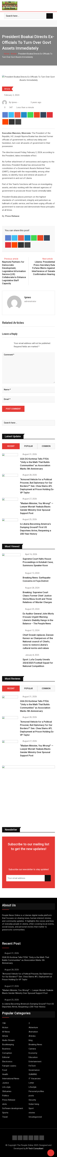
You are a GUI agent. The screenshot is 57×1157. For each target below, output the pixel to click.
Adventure (33, 1027)
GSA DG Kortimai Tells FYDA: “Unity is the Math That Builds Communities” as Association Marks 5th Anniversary (25, 960)
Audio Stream (8, 1040)
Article (14, 54)
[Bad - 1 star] (2, 343)
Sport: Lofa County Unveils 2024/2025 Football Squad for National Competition (38, 662)
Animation (33, 1031)
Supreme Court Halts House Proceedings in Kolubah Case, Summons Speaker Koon (38, 562)
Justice (5, 1083)
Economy (33, 1053)
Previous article (11, 259)
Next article (47, 259)
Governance (34, 1070)
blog (31, 1040)
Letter (31, 1083)
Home (6, 54)
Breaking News (35, 1044)
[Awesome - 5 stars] (11, 343)
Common (46, 446)
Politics (5, 1095)
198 (4, 1023)
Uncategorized (35, 1117)
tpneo (27, 297)
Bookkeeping (8, 1044)
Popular (28, 446)
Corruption (7, 1053)
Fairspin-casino (9, 1066)
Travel (5, 1117)
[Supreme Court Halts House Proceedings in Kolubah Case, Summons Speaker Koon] (11, 560)
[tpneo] (23, 102)
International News (10, 1078)
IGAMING (33, 1074)
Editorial (5, 1057)
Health (5, 1074)
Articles (32, 1036)
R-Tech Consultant (34, 1148)
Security (32, 1100)
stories (32, 1112)
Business (6, 1049)
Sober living (34, 1104)
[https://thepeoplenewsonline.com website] (20, 102)
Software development (12, 1108)
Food (4, 1070)
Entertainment (35, 1061)
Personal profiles (36, 1091)
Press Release (8, 1100)
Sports (5, 1112)
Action (5, 1027)
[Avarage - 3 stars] (7, 343)
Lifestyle (32, 1087)
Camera (32, 1049)
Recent (11, 446)
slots (4, 1104)
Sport (31, 1108)
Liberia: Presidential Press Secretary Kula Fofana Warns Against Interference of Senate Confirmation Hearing (43, 268)
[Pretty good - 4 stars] (9, 343)
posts (31, 1095)
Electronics (7, 1061)
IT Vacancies (35, 1078)
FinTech (32, 1066)
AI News (6, 1031)
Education (33, 1057)
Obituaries (6, 1091)
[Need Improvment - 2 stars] (4, 343)
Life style (6, 1087)
